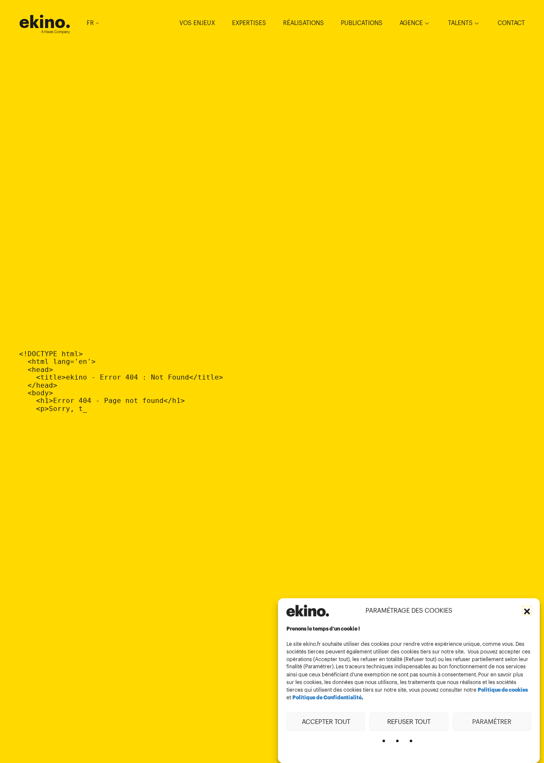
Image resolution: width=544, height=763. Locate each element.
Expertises (249, 23)
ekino (45, 21)
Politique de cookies (503, 690)
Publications (361, 23)
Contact (511, 23)
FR (90, 23)
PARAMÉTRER (491, 721)
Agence (411, 23)
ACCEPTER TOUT (326, 721)
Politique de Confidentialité (327, 697)
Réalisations (303, 23)
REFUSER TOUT (409, 721)
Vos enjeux (197, 23)
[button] (527, 610)
